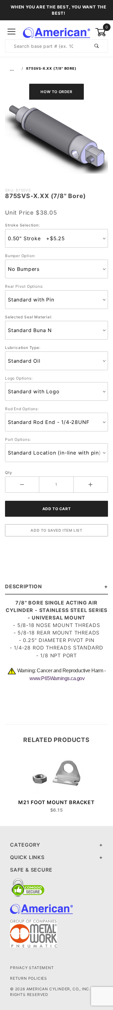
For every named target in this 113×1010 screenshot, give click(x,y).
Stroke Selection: (22, 225)
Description (23, 586)
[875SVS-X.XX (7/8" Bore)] (56, 142)
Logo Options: (18, 378)
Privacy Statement (32, 967)
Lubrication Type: (22, 347)
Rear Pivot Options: (24, 286)
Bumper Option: (20, 255)
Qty (8, 472)
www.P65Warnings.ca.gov (57, 678)
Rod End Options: (22, 408)
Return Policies (28, 978)
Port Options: (18, 439)
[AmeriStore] (56, 31)
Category (25, 845)
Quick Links (27, 857)
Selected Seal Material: (28, 317)
